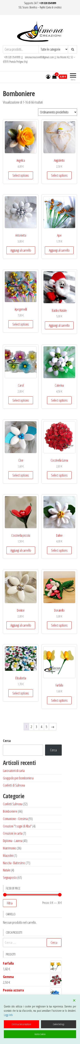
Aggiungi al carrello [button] (20, 250)
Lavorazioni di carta (13, 770)
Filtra (9, 903)
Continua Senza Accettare (21, 1024)
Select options (20, 175)
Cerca (7, 740)
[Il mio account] (48, 76)
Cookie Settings (58, 1024)
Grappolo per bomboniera (18, 778)
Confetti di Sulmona (14, 785)
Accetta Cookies (40, 1034)
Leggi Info (8, 1015)
